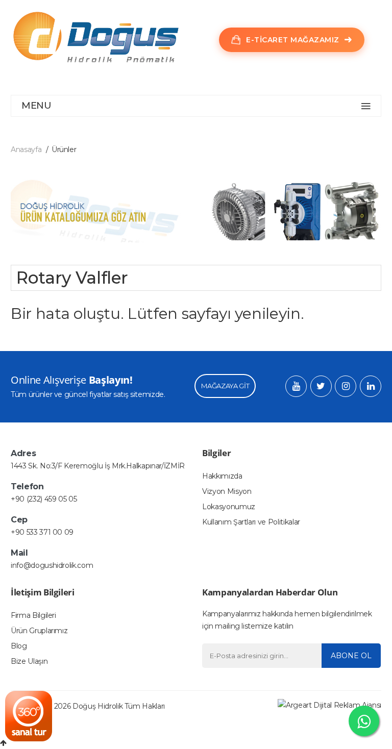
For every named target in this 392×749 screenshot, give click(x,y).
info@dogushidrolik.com (52, 565)
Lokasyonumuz (228, 506)
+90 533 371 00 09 (42, 532)
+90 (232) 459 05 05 (44, 499)
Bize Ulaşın (29, 661)
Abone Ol (351, 655)
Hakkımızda (222, 476)
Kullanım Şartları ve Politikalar (251, 522)
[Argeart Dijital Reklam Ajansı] (329, 704)
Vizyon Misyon (226, 491)
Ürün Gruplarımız (39, 630)
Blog (19, 646)
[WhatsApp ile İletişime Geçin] (364, 721)
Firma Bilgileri (33, 615)
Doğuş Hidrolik (97, 706)
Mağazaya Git (225, 386)
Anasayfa (26, 149)
